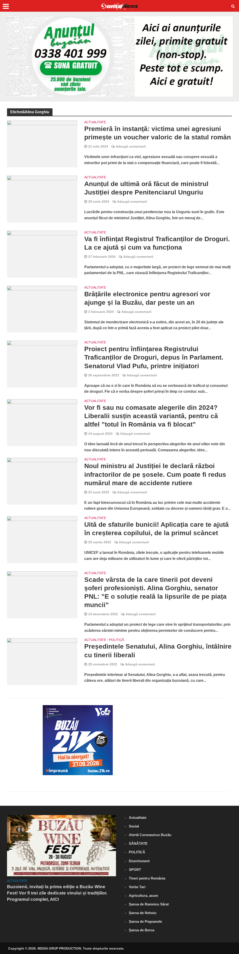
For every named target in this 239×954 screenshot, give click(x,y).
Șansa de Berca (141, 930)
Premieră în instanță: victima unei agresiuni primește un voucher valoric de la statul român (157, 133)
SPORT (135, 870)
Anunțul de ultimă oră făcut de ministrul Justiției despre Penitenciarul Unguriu (146, 188)
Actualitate (95, 122)
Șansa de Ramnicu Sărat (149, 904)
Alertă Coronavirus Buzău (150, 835)
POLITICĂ (116, 640)
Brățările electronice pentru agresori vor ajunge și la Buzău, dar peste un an (147, 298)
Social (134, 826)
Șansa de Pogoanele (145, 921)
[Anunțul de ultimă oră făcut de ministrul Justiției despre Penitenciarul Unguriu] (42, 199)
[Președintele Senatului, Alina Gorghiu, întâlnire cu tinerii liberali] (42, 661)
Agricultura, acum (143, 895)
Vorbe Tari (137, 887)
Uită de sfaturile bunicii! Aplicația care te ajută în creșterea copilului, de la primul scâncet (156, 529)
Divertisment (139, 861)
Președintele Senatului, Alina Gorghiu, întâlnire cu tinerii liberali (158, 650)
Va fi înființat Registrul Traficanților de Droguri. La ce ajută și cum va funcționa (157, 243)
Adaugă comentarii (131, 146)
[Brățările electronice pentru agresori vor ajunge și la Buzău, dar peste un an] (42, 309)
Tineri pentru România (147, 878)
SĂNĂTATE (138, 843)
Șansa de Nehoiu (142, 913)
